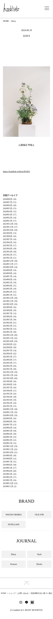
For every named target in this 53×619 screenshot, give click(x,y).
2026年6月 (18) (9, 205)
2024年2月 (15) (9, 292)
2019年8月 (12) (9, 459)
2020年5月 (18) (9, 431)
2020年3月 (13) (9, 437)
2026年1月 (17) (9, 221)
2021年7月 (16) (9, 387)
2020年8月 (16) (9, 421)
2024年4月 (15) (9, 286)
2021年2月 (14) (9, 403)
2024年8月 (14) (9, 273)
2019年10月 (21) (10, 452)
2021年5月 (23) (9, 394)
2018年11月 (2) (9, 486)
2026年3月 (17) (9, 215)
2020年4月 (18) (9, 434)
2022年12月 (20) (10, 335)
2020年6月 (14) (9, 428)
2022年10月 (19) (10, 341)
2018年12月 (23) (10, 483)
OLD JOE (39, 514)
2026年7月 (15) (9, 202)
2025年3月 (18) (9, 252)
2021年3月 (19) (9, 400)
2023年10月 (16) (10, 304)
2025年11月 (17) (10, 227)
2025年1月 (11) (9, 258)
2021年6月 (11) (9, 391)
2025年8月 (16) (9, 236)
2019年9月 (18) (9, 455)
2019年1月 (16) (9, 480)
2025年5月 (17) (9, 245)
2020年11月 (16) (10, 412)
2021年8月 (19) (9, 384)
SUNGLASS (13, 524)
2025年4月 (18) (9, 249)
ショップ (12, 593)
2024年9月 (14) (9, 270)
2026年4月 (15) (9, 211)
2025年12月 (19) (10, 224)
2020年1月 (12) (9, 443)
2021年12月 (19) (10, 372)
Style (39, 554)
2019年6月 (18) (9, 465)
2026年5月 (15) (9, 208)
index (26, 583)
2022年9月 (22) (9, 344)
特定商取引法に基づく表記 (41, 593)
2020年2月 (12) (9, 440)
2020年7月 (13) (9, 425)
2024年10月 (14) (10, 267)
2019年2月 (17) (9, 477)
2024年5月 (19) (9, 282)
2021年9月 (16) (9, 381)
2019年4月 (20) (9, 471)
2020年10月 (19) (10, 415)
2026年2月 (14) (9, 218)
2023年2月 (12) (9, 329)
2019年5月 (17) (9, 468)
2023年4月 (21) (9, 323)
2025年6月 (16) (9, 242)
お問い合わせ (23, 593)
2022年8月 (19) (9, 347)
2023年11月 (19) (10, 301)
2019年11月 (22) (10, 449)
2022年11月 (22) (10, 338)
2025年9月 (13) (9, 233)
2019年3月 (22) (9, 474)
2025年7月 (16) (9, 239)
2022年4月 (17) (9, 360)
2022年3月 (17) (9, 363)
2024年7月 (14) (9, 276)
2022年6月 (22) (9, 354)
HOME (6, 21)
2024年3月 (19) (9, 289)
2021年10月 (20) (10, 378)
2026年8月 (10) (9, 199)
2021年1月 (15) (9, 406)
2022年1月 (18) (9, 369)
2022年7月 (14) (9, 350)
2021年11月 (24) (10, 375)
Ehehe (39, 564)
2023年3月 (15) (9, 326)
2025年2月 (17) (9, 255)
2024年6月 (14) (9, 279)
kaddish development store (12, 7)
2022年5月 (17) (9, 357)
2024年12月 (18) (10, 261)
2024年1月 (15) (9, 295)
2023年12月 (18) (10, 298)
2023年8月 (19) (9, 310)
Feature (13, 564)
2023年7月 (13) (9, 313)
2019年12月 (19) (10, 446)
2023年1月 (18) (9, 332)
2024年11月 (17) (10, 264)
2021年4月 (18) (9, 397)
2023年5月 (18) (9, 320)
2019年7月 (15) (9, 462)
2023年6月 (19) (9, 316)
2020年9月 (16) (9, 418)
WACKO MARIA (14, 514)
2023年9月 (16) (9, 307)
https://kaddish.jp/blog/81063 (16, 171)
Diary (13, 21)
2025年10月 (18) (10, 230)
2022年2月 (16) (9, 366)
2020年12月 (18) (10, 409)
